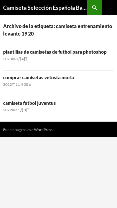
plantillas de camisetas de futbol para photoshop (55, 52)
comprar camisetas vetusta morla (38, 77)
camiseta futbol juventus (29, 103)
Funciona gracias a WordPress (27, 129)
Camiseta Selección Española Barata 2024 (45, 7)
